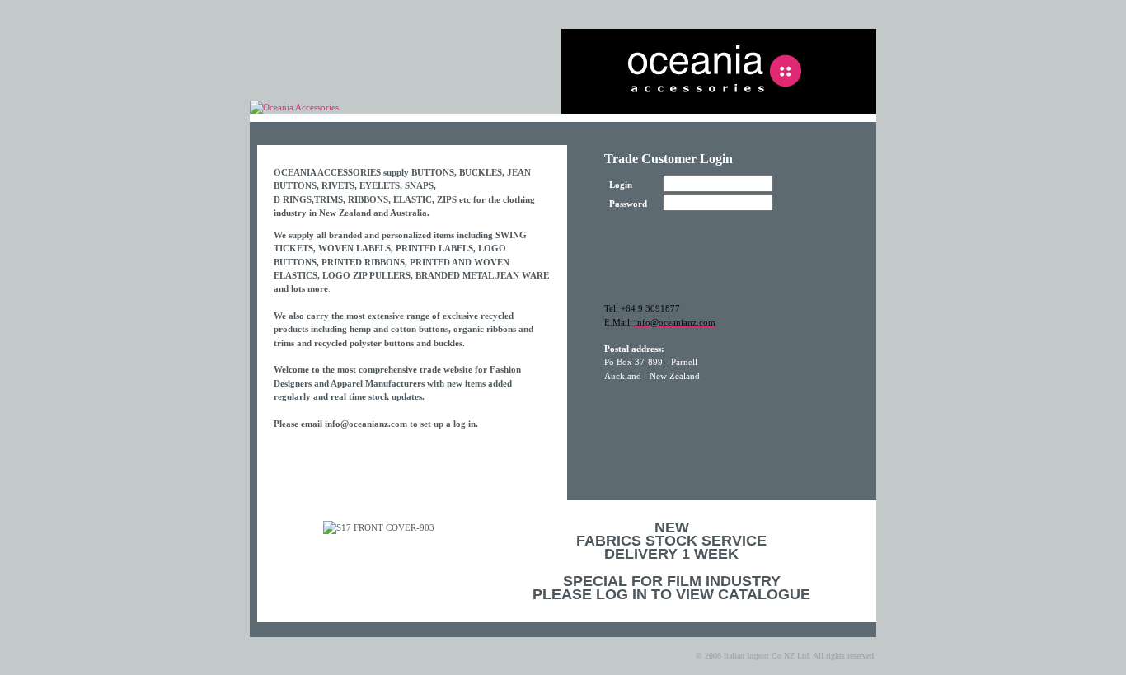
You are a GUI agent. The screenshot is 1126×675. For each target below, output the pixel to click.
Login (620, 185)
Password (628, 204)
